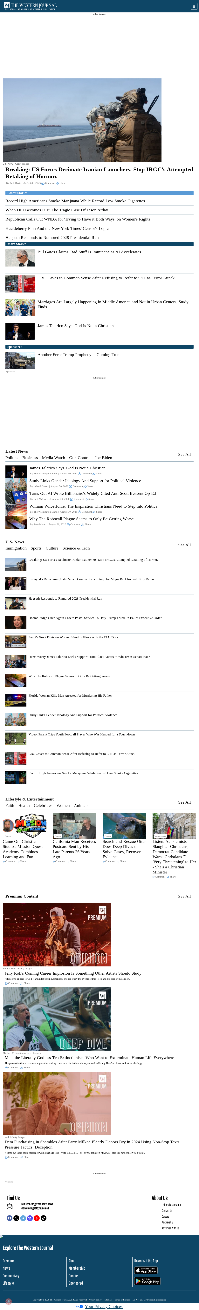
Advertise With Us (170, 1228)
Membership (77, 1268)
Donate (73, 1275)
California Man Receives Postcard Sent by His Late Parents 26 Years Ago (74, 849)
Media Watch (53, 457)
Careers (165, 1216)
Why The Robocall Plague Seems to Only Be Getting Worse (81, 518)
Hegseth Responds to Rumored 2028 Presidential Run (52, 237)
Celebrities (43, 805)
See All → (187, 454)
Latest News (16, 451)
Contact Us (167, 1210)
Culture (52, 548)
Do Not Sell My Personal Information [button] (149, 1300)
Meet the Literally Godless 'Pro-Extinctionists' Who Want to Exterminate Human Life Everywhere (89, 1057)
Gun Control (80, 457)
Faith (9, 805)
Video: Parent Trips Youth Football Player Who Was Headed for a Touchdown (82, 734)
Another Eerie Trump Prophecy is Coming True (78, 354)
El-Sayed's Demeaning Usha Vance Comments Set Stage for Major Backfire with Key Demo (91, 579)
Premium (9, 1260)
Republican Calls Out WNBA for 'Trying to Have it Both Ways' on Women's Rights (77, 219)
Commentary (11, 1275)
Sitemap (108, 1300)
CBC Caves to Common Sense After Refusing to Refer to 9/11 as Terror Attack (106, 277)
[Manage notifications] (8, 1301)
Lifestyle (8, 1282)
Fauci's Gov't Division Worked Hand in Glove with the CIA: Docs (73, 637)
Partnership (167, 1222)
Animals (81, 805)
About (72, 1260)
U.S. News (14, 541)
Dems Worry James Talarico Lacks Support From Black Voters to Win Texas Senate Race (89, 657)
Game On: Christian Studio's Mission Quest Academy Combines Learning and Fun (23, 849)
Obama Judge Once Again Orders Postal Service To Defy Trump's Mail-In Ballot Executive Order (95, 618)
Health (24, 805)
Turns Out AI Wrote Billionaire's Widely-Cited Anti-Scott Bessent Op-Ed (92, 493)
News (6, 1268)
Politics (11, 457)
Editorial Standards (171, 1205)
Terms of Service (122, 1300)
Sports (36, 548)
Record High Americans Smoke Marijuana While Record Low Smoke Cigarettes (75, 200)
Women (63, 805)
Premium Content (21, 896)
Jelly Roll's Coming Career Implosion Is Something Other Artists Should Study (73, 973)
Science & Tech (76, 548)
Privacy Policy (95, 1300)
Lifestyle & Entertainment (29, 799)
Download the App (146, 1260)
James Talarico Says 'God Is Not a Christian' (76, 325)
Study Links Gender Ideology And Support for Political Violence (85, 480)
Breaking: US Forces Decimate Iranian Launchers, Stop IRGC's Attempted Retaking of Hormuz (94, 560)
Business (30, 457)
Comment (50, 182)
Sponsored (76, 1282)
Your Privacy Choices (104, 1306)
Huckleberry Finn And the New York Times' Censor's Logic (57, 228)
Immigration (16, 548)
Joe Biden (103, 457)
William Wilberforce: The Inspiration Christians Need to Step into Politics (93, 506)
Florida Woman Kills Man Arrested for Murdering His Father (70, 695)
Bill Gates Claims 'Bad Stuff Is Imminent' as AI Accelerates (89, 251)
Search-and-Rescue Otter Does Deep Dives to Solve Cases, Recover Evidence (124, 849)
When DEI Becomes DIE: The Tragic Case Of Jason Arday (56, 209)
